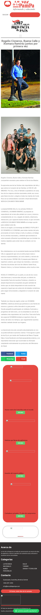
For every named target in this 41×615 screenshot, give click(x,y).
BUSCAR (5, 15)
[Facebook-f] (27, 599)
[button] (20, 36)
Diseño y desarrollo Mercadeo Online (10, 611)
